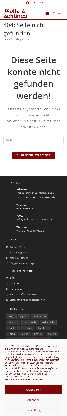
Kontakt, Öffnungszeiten (23, 294)
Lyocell (38, 333)
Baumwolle (30, 322)
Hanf (11, 328)
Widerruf (15, 283)
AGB (12, 278)
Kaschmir (43, 328)
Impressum (16, 289)
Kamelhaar (26, 328)
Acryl (11, 316)
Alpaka (24, 316)
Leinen (24, 333)
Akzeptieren (33, 389)
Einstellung (34, 410)
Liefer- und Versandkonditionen (27, 299)
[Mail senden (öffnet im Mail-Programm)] (40, 3)
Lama (12, 333)
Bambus (13, 322)
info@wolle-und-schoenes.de (34, 219)
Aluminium (40, 316)
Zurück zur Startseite (33, 155)
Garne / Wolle (17, 247)
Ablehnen (33, 400)
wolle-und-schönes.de (30, 230)
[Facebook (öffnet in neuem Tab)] (27, 3)
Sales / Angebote (19, 252)
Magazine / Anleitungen (23, 263)
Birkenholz (48, 322)
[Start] (4, 39)
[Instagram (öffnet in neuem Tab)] (34, 3)
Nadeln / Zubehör (19, 257)
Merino (52, 333)
